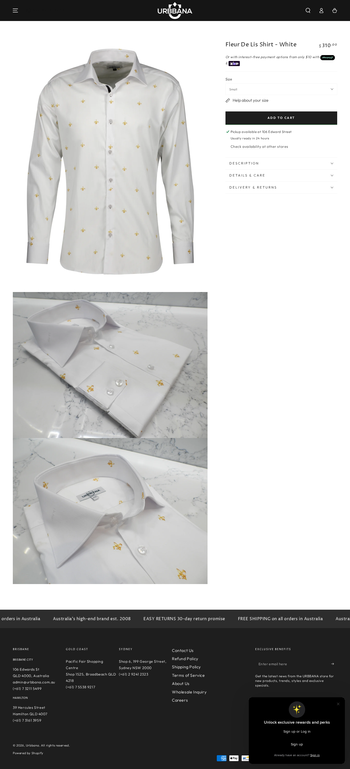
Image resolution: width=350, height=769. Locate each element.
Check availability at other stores (259, 146)
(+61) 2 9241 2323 (133, 674)
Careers (180, 700)
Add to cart (281, 118)
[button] (308, 10)
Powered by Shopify (28, 753)
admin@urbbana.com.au (34, 682)
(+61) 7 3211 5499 (27, 688)
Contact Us (183, 650)
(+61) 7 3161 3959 (27, 720)
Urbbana (32, 745)
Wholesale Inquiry (189, 691)
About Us (181, 683)
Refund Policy (185, 658)
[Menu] (15, 10)
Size (228, 79)
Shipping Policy (186, 666)
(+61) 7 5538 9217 (80, 687)
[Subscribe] (334, 664)
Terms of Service (188, 675)
